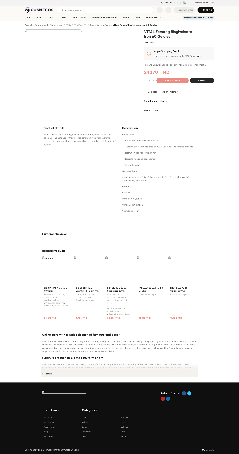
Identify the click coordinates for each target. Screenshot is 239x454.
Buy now (202, 81)
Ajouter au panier (172, 81)
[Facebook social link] (184, 393)
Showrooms (49, 427)
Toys (122, 431)
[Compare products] (159, 10)
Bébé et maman (116, 314)
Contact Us (48, 422)
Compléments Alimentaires (49, 25)
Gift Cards (48, 436)
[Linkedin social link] (168, 399)
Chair (84, 417)
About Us (47, 417)
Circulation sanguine (99, 25)
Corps (78, 294)
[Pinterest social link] (163, 399)
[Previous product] (207, 25)
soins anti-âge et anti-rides (117, 301)
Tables (85, 422)
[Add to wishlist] (67, 259)
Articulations (88, 294)
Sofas (84, 427)
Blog (45, 431)
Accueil (28, 25)
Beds (84, 436)
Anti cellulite (113, 294)
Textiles (124, 422)
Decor (123, 436)
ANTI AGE (48, 305)
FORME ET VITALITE (76, 25)
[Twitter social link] (189, 393)
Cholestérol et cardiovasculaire (51, 298)
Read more (195, 56)
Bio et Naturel (61, 305)
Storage (124, 417)
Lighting (124, 427)
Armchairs (86, 431)
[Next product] (212, 25)
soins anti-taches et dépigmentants (116, 309)
